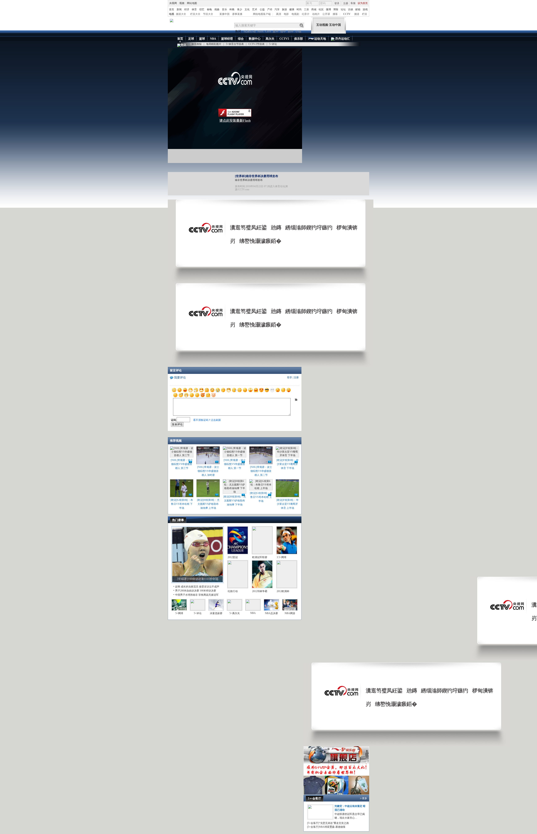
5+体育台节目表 (235, 44)
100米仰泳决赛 (208, 590)
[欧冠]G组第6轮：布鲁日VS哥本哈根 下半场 (182, 504)
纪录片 (305, 14)
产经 (269, 9)
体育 (194, 9)
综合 (241, 38)
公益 (262, 9)
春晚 (209, 9)
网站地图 (192, 3)
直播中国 (224, 14)
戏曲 (216, 9)
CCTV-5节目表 (256, 44)
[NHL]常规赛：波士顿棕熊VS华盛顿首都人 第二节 (261, 471)
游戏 (365, 9)
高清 (278, 14)
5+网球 (179, 613)
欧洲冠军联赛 (259, 557)
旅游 (284, 9)
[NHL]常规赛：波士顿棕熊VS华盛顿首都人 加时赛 (208, 471)
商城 (313, 9)
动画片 (316, 14)
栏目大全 (195, 14)
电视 (171, 14)
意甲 (276, 31)
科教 (232, 9)
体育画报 (197, 44)
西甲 (291, 31)
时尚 (299, 9)
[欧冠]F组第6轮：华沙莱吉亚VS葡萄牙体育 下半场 (287, 464)
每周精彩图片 (213, 44)
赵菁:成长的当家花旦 (186, 586)
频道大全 (181, 14)
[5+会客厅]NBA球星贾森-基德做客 (326, 826)
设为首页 (363, 3)
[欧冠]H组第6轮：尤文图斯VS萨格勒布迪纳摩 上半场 (208, 504)
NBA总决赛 (271, 613)
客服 (353, 3)
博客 (335, 9)
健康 (291, 9)
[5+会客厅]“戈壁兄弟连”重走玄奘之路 (328, 823)
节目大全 (208, 14)
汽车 (277, 9)
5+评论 (273, 44)
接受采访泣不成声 (209, 586)
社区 (321, 9)
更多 (364, 798)
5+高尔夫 (234, 613)
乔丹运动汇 (342, 38)
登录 (336, 3)
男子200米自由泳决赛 (187, 590)
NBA (260, 31)
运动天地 (320, 38)
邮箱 (357, 9)
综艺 (201, 9)
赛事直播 (237, 14)
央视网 (173, 3)
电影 (286, 14)
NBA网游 (290, 613)
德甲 (283, 31)
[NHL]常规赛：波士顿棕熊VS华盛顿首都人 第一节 (235, 464)
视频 (181, 3)
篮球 (202, 38)
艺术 (254, 9)
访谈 (350, 9)
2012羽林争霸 (259, 591)
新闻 (179, 9)
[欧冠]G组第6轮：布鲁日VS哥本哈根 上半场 (261, 497)
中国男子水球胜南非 (186, 594)
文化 (247, 9)
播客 (335, 14)
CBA (268, 31)
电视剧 (295, 14)
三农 (306, 9)
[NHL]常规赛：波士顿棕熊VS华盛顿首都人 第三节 (182, 464)
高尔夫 (270, 38)
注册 (345, 3)
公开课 (326, 14)
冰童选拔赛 (216, 613)
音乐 (224, 9)
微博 (328, 9)
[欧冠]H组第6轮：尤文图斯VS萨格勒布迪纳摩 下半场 (234, 500)
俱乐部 (298, 38)
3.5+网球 (281, 557)
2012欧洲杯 (283, 591)
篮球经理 (227, 38)
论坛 (343, 9)
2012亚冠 (233, 557)
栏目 (364, 14)
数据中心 (255, 38)
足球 (191, 38)
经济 (186, 9)
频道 (356, 14)
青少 (239, 9)
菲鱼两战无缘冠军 (208, 594)
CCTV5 (284, 38)
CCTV (347, 14)
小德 (298, 31)
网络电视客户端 (262, 14)
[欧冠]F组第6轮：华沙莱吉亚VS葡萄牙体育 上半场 (287, 504)
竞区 (183, 45)
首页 (171, 9)
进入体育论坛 (277, 186)
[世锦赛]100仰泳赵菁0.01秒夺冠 (197, 579)
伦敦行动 (250, 31)
